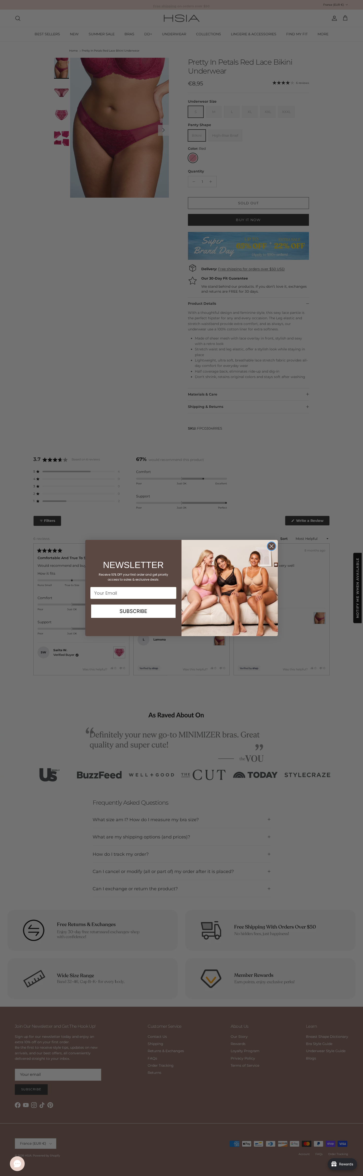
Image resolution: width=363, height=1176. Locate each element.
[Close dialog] (271, 546)
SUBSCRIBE (133, 611)
